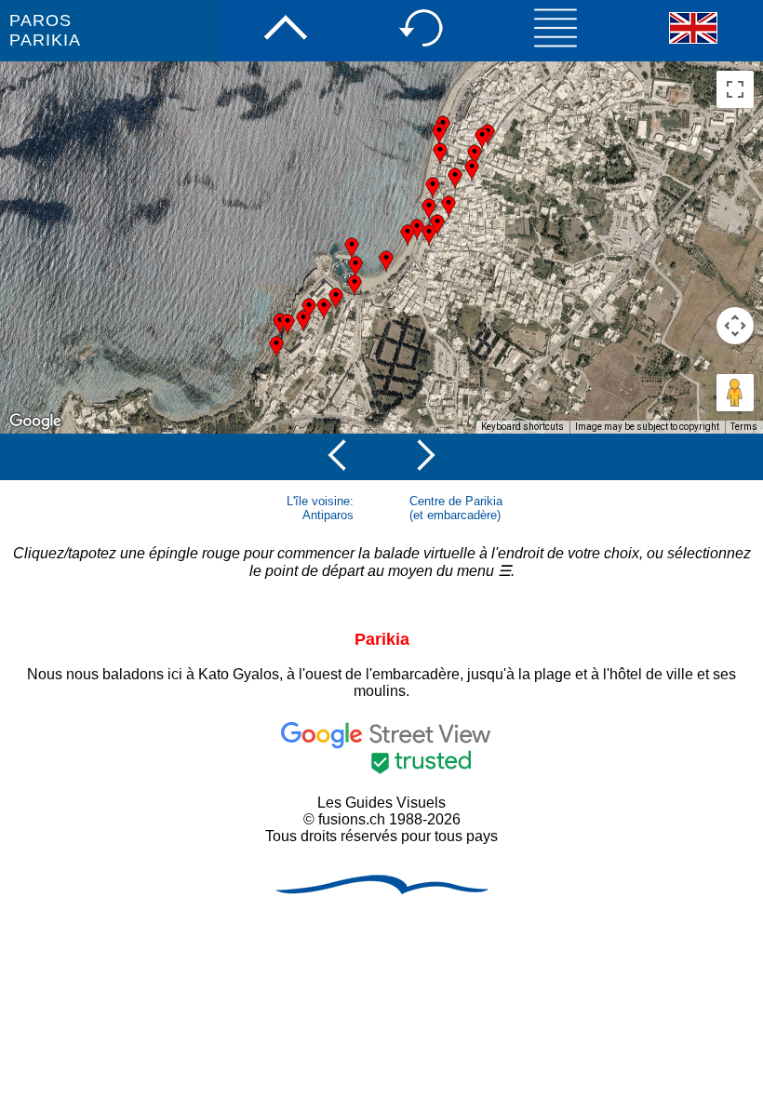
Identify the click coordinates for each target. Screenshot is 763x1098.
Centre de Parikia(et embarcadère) (455, 508)
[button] (354, 285)
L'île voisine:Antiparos (320, 508)
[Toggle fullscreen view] (735, 89)
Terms (743, 427)
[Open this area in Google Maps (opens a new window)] (35, 421)
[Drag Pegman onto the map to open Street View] (735, 392)
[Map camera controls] (735, 325)
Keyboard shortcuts (522, 427)
